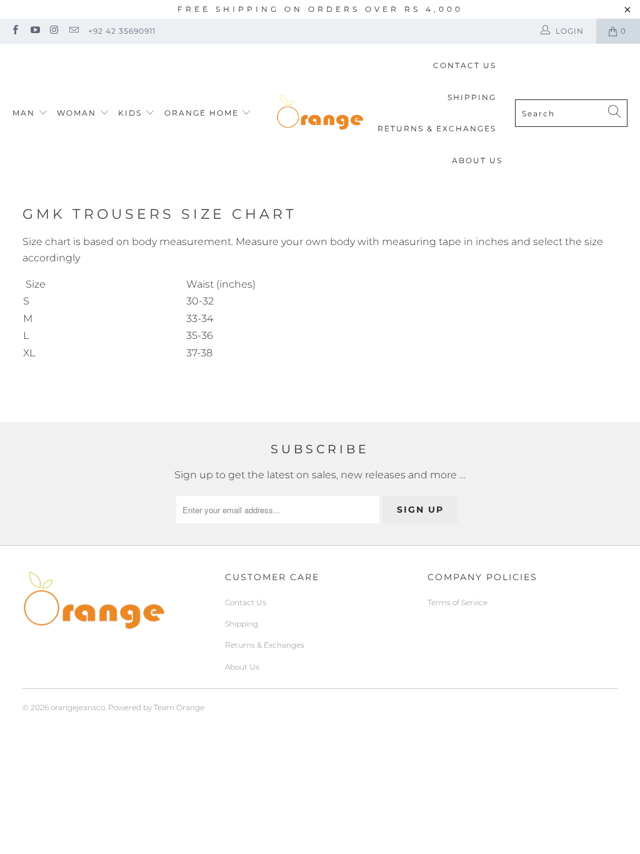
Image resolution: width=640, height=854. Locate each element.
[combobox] (571, 113)
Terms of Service (458, 602)
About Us (477, 160)
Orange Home (201, 113)
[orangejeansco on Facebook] (14, 31)
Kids (131, 113)
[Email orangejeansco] (73, 31)
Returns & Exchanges (437, 128)
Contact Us (464, 65)
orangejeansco (78, 707)
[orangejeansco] (320, 113)
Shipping (472, 97)
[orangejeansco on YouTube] (34, 31)
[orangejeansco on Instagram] (54, 31)
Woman (78, 113)
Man (23, 113)
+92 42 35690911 (122, 31)
